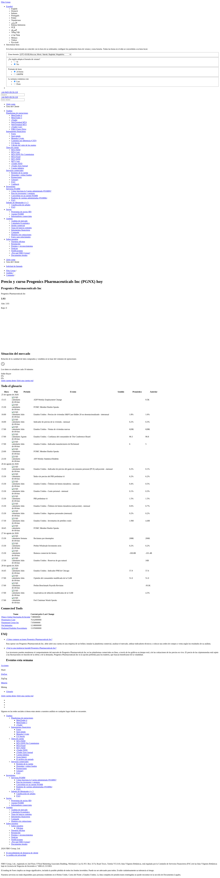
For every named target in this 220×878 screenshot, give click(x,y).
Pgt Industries (6, 625)
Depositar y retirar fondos (21, 175)
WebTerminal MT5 (19, 124)
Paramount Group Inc (10, 622)
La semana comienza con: (18, 79)
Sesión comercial (18, 225)
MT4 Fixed (15, 157)
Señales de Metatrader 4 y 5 (17, 202)
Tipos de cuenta (12, 147)
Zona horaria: (13, 54)
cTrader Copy (16, 127)
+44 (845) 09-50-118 (9, 92)
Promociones (16, 177)
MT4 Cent (15, 152)
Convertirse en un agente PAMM (24, 196)
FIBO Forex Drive (18, 129)
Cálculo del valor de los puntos (23, 145)
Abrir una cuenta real (24, 380)
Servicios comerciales (14, 170)
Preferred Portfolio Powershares (14, 628)
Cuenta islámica (17, 168)
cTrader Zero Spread (19, 166)
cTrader (14, 120)
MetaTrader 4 (16, 115)
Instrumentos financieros (16, 131)
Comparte (15, 232)
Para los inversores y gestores (23, 193)
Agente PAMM (17, 214)
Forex (13, 134)
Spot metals (15, 136)
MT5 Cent (15, 161)
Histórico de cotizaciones (21, 235)
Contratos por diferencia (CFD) (23, 141)
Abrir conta (10, 104)
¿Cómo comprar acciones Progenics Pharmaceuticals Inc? (29, 639)
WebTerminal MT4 (19, 122)
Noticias (14, 248)
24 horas (19, 72)
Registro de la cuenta (19, 173)
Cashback (15, 184)
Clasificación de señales (20, 205)
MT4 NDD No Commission (22, 154)
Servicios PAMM (13, 189)
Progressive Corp (8, 620)
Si (17, 62)
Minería (4, 683)
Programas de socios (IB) (21, 212)
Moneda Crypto (17, 138)
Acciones (5, 665)
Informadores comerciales (21, 216)
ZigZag (4, 674)
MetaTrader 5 (16, 118)
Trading (9, 111)
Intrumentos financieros (20, 230)
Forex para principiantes (21, 237)
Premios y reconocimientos (22, 246)
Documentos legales (19, 255)
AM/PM (19, 74)
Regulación (15, 244)
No (17, 64)
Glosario (9, 691)
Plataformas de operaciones (17, 113)
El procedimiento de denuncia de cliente (22, 853)
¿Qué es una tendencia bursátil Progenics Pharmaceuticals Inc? (31, 648)
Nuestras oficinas (18, 241)
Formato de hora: (15, 69)
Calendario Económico (20, 223)
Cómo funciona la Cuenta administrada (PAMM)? (31, 191)
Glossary (14, 180)
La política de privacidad (16, 855)
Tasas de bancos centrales (21, 228)
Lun (18, 81)
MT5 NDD (15, 159)
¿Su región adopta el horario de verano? (24, 59)
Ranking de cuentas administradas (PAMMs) (29, 198)
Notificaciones (17, 251)
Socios (8, 209)
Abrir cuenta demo (8, 380)
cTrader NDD (16, 163)
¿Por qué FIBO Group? (20, 253)
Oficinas (19, 828)
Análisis (9, 219)
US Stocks (15, 143)
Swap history (21, 757)
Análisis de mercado (19, 221)
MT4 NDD (15, 150)
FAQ (13, 182)
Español (9, 6)
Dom (18, 84)
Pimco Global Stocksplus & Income (15, 617)
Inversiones (10, 186)
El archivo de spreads (24, 759)
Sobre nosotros (12, 239)
